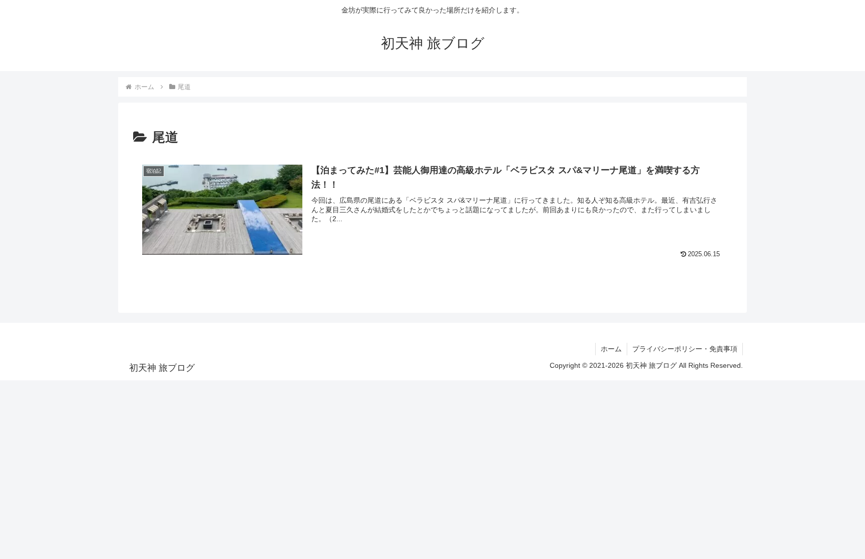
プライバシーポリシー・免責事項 (684, 349)
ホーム (611, 349)
